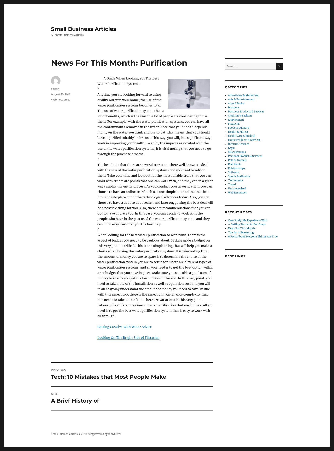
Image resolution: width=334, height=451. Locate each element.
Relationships (236, 168)
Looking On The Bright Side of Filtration (128, 338)
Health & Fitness (238, 131)
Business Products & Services (246, 111)
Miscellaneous (237, 152)
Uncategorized (237, 188)
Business (233, 107)
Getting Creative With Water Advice (124, 327)
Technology (235, 180)
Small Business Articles (83, 29)
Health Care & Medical (241, 136)
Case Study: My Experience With (247, 220)
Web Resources (60, 99)
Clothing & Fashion (240, 115)
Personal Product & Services (245, 156)
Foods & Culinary (238, 127)
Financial (233, 123)
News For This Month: (242, 228)
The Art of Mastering (241, 232)
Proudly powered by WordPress (102, 434)
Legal (231, 148)
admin (55, 88)
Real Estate (234, 164)
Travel (232, 184)
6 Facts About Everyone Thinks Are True (253, 236)
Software (233, 172)
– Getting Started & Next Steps (247, 224)
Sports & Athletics (239, 176)
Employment (236, 119)
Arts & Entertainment (241, 99)
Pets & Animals (237, 160)
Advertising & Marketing (243, 95)
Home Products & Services (244, 140)
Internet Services (238, 144)
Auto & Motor (236, 103)
